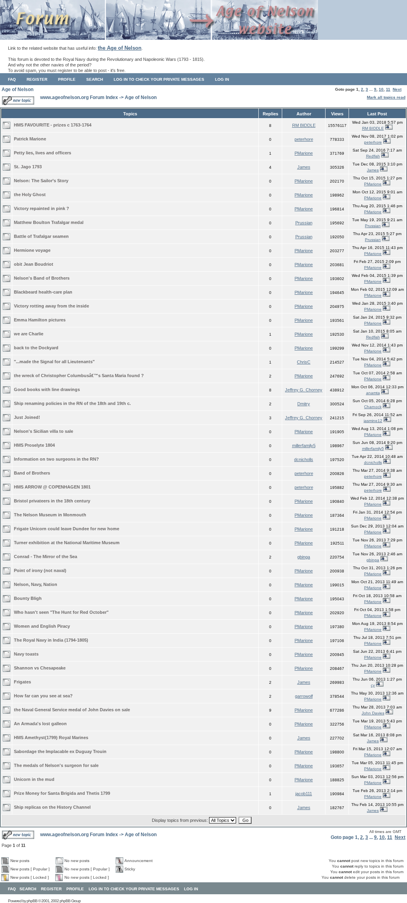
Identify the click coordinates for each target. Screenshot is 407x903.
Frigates (22, 681)
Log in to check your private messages (159, 79)
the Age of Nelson (119, 48)
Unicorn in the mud (34, 779)
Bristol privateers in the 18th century (52, 500)
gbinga (303, 557)
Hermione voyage (32, 250)
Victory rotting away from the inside (51, 306)
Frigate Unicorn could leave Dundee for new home (66, 528)
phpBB (32, 901)
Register (37, 79)
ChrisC (303, 362)
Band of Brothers (32, 473)
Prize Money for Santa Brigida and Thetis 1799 (62, 793)
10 (381, 89)
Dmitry (303, 403)
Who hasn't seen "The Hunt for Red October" (61, 612)
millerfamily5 (304, 445)
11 (388, 89)
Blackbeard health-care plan (43, 292)
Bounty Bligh (28, 598)
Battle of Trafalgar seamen (41, 236)
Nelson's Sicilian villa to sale (43, 431)
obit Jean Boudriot (33, 264)
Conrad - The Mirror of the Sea (45, 556)
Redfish (373, 156)
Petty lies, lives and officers (42, 152)
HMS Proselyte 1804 (34, 445)
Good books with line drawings (47, 389)
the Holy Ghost (30, 194)
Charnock (373, 407)
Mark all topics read (386, 97)
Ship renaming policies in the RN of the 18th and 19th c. (72, 403)
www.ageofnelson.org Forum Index (79, 97)
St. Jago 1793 (28, 166)
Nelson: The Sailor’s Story (41, 180)
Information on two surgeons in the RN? (56, 459)
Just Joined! (27, 417)
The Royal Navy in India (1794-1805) (51, 640)
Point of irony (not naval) (40, 570)
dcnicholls (303, 459)
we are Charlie (28, 333)
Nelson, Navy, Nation (35, 584)
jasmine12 (373, 420)
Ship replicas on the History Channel (52, 807)
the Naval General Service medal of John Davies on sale (72, 709)
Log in (222, 79)
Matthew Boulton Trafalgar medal (48, 222)
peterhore (304, 139)
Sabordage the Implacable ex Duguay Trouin (60, 751)
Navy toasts (26, 654)
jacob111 (303, 793)
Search (94, 79)
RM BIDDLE (304, 125)
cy (373, 685)
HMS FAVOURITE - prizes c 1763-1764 (52, 125)
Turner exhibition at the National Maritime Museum (67, 542)
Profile (67, 79)
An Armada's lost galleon (40, 723)
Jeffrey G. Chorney (303, 389)
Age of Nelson (17, 89)
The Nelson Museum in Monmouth (50, 514)
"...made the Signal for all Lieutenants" (54, 361)
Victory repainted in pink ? (41, 208)
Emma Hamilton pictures (40, 319)
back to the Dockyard (36, 347)
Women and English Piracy (42, 626)
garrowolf (304, 696)
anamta (373, 393)
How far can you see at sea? (43, 695)
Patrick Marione (30, 138)
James (303, 167)
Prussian (303, 222)
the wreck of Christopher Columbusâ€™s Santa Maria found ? (79, 375)
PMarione (304, 153)
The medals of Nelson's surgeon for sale (56, 765)
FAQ (12, 79)
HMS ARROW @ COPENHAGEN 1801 (52, 487)
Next (397, 89)
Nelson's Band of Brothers (42, 278)
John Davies (373, 713)
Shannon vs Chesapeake (40, 668)
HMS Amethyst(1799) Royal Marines (51, 737)
